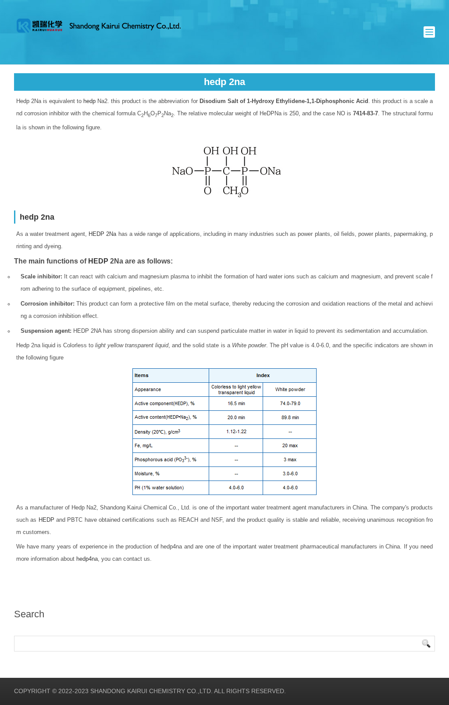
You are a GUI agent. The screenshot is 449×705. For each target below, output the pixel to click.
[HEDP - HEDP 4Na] (98, 25)
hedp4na (87, 558)
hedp (89, 101)
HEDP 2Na (102, 234)
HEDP (98, 261)
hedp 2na (37, 217)
